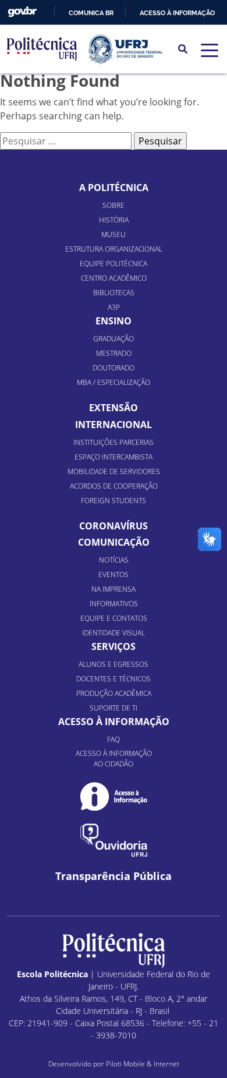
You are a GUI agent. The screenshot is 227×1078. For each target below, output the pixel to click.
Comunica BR (91, 13)
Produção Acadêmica (113, 693)
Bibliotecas (113, 293)
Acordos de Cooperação (114, 486)
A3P (114, 307)
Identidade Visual (113, 633)
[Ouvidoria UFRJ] (113, 840)
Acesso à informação (177, 13)
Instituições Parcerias (113, 442)
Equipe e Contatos (113, 618)
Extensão (113, 407)
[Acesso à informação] (113, 796)
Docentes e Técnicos (113, 679)
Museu (113, 234)
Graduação (113, 339)
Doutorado (113, 368)
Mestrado (114, 353)
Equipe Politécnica (113, 263)
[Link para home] (114, 950)
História (114, 220)
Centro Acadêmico (114, 278)
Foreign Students (113, 501)
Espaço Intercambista (113, 457)
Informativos (114, 604)
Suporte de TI (113, 708)
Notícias (114, 560)
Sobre (113, 205)
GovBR (22, 11)
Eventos (113, 574)
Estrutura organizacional (113, 249)
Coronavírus (113, 525)
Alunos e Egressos (113, 664)
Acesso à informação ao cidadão (114, 758)
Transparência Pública (113, 876)
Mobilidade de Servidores (114, 471)
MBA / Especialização (113, 382)
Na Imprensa (113, 589)
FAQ (113, 739)
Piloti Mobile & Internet (142, 1064)
